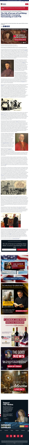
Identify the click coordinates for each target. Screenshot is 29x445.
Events (17, 430)
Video (17, 23)
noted (6, 164)
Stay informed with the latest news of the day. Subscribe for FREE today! (13, 8)
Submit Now (20, 0)
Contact (23, 430)
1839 (10, 234)
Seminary (2, 114)
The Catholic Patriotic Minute (7, 11)
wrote (16, 197)
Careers (6, 430)
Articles (2, 23)
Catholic (23, 62)
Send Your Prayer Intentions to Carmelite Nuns (12, 0)
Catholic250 (5, 23)
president (9, 149)
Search (27, 254)
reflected (25, 50)
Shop (12, 430)
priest (5, 115)
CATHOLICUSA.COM (16, 238)
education (2, 85)
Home (2, 11)
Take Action (22, 426)
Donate (27, 4)
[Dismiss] (28, 0)
